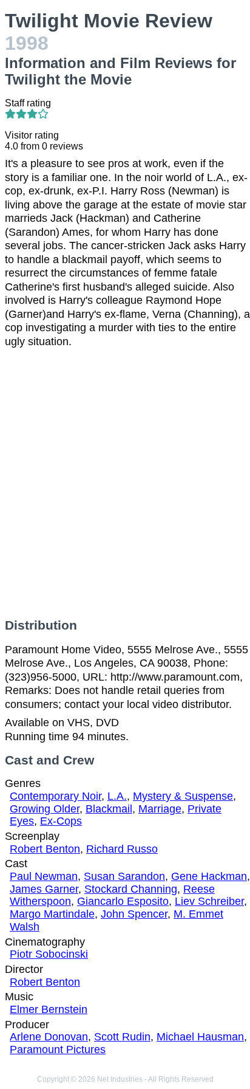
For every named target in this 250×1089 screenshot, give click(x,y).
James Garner (44, 889)
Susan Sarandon (124, 876)
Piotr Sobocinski (49, 954)
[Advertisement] (125, 483)
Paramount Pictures (58, 1049)
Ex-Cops (61, 821)
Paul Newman (44, 876)
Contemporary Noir (55, 796)
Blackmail (109, 809)
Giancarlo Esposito (123, 901)
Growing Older (44, 809)
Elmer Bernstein (48, 1009)
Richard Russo (122, 849)
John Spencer (134, 914)
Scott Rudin (122, 1037)
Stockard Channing (130, 889)
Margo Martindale (52, 914)
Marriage (159, 809)
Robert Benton (45, 849)
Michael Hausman (200, 1037)
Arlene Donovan (49, 1037)
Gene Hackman (209, 876)
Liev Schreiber (209, 901)
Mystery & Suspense (183, 796)
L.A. (117, 796)
